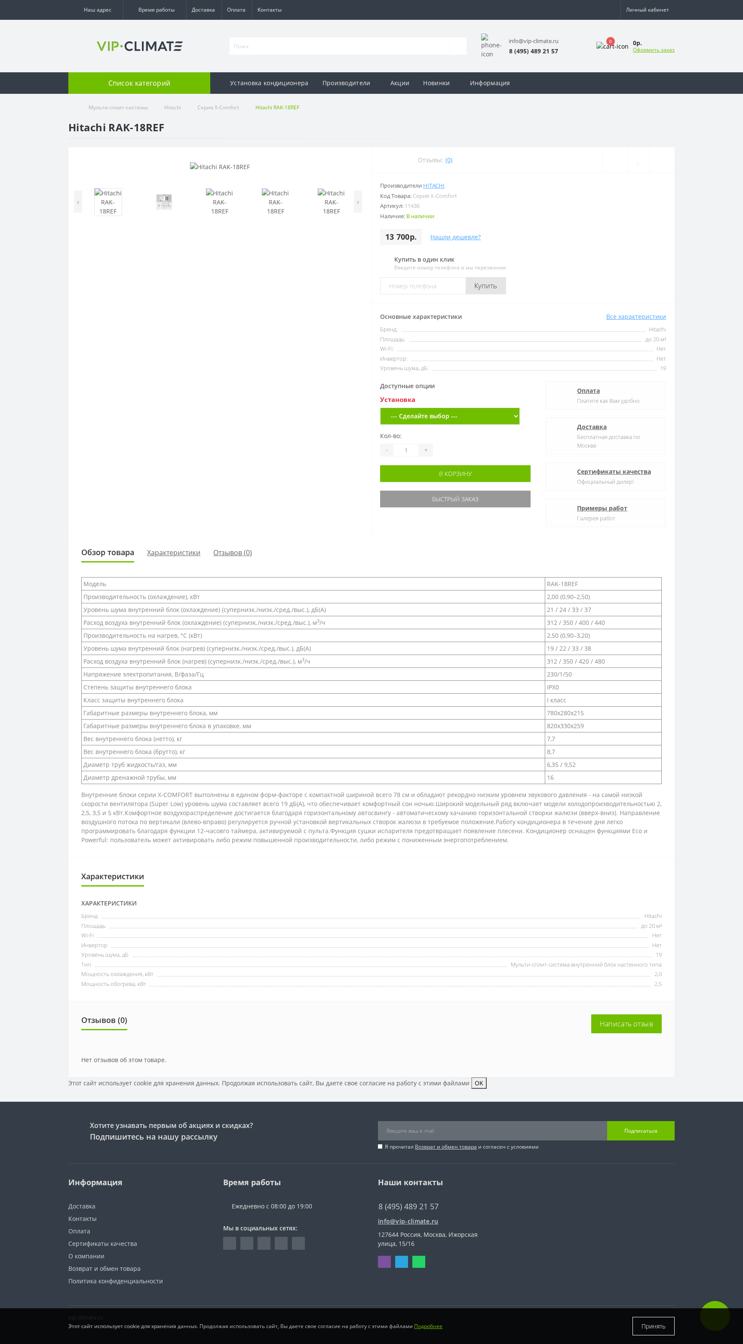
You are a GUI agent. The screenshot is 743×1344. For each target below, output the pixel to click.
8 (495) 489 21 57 (402, 1193)
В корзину (450, 474)
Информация (490, 83)
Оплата (236, 9)
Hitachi (172, 107)
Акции (400, 83)
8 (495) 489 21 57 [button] (408, 1206)
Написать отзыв (626, 1024)
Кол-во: (391, 436)
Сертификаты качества (614, 471)
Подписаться (640, 1130)
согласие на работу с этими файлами (414, 1083)
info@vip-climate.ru (408, 1221)
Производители (346, 83)
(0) (448, 160)
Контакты (270, 9)
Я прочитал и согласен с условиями (462, 1146)
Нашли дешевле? (455, 237)
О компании (86, 1256)
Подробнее (428, 1326)
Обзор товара (107, 552)
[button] (95, 10)
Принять (654, 1326)
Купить (485, 285)
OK (479, 1083)
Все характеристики (636, 316)
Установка (397, 399)
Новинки (436, 83)
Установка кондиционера (269, 83)
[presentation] (78, 202)
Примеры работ (602, 508)
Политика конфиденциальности (115, 1281)
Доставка (203, 9)
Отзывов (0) (232, 552)
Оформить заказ (654, 49)
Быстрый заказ (450, 499)
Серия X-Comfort (218, 107)
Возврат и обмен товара (446, 1146)
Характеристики (173, 552)
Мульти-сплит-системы (118, 107)
